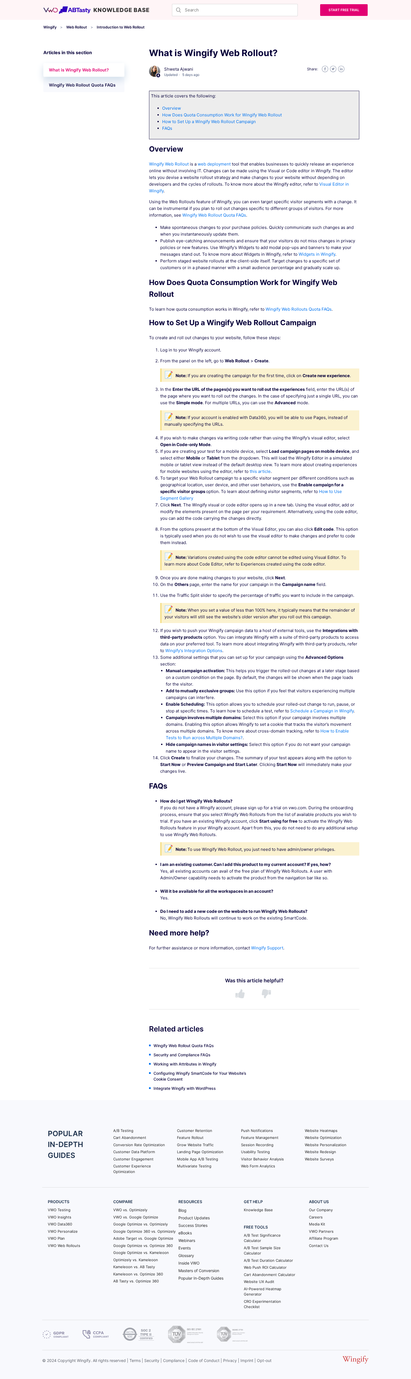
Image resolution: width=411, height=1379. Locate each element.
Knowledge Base (258, 1210)
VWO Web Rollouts (64, 1245)
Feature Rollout (190, 1137)
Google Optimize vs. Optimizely (140, 1224)
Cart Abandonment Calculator (269, 1274)
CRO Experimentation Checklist (262, 1304)
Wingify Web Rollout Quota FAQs (82, 85)
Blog (182, 1210)
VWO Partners (321, 1231)
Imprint (246, 1360)
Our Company (321, 1210)
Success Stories (192, 1225)
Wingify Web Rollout (169, 164)
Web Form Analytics (258, 1166)
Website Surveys (319, 1159)
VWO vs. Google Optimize (135, 1217)
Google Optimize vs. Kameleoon (141, 1252)
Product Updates (194, 1217)
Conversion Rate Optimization (139, 1145)
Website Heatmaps (321, 1130)
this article (260, 471)
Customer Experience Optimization (132, 1169)
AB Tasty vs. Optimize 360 (136, 1281)
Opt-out (264, 1360)
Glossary (186, 1255)
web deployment (214, 164)
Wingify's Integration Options (193, 650)
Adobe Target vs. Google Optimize (143, 1238)
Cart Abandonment (129, 1137)
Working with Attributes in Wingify (184, 1064)
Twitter (333, 69)
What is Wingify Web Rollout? (79, 70)
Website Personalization (325, 1145)
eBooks (185, 1232)
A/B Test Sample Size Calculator (262, 1251)
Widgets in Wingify (317, 254)
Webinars (186, 1240)
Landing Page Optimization (200, 1152)
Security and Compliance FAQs (182, 1054)
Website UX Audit (259, 1281)
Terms (135, 1360)
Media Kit (317, 1224)
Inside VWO (189, 1263)
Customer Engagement (133, 1159)
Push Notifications (257, 1130)
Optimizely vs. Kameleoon (135, 1260)
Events (184, 1248)
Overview (171, 108)
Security (151, 1360)
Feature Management (259, 1137)
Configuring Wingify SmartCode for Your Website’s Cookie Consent (199, 1076)
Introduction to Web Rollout (121, 27)
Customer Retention (194, 1130)
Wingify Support (267, 948)
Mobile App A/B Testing (197, 1159)
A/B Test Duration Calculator (268, 1260)
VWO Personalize (63, 1231)
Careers (316, 1217)
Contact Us (319, 1245)
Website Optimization (323, 1137)
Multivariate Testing (194, 1166)
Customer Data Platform (134, 1152)
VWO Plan (56, 1238)
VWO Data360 (60, 1224)
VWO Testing (59, 1210)
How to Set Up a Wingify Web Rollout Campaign (209, 121)
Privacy (230, 1360)
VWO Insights (59, 1217)
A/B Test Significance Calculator (262, 1238)
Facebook (325, 69)
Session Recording (257, 1145)
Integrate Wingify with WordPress (184, 1088)
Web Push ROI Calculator (265, 1267)
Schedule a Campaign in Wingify (322, 711)
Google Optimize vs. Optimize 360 (143, 1245)
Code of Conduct (203, 1360)
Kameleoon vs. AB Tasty (134, 1267)
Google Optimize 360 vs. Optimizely (144, 1231)
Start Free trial (344, 10)
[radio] (241, 994)
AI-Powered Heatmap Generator (262, 1292)
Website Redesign (320, 1152)
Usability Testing (255, 1152)
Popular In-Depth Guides (200, 1278)
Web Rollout (76, 27)
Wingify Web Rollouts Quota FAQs (299, 309)
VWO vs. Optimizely (130, 1210)
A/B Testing (123, 1130)
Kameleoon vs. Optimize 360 (138, 1274)
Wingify (49, 27)
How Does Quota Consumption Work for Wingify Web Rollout (222, 115)
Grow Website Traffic (195, 1145)
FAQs (167, 128)
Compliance (174, 1360)
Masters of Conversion (198, 1270)
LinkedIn (341, 69)
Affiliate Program (323, 1238)
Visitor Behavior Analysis (262, 1159)
